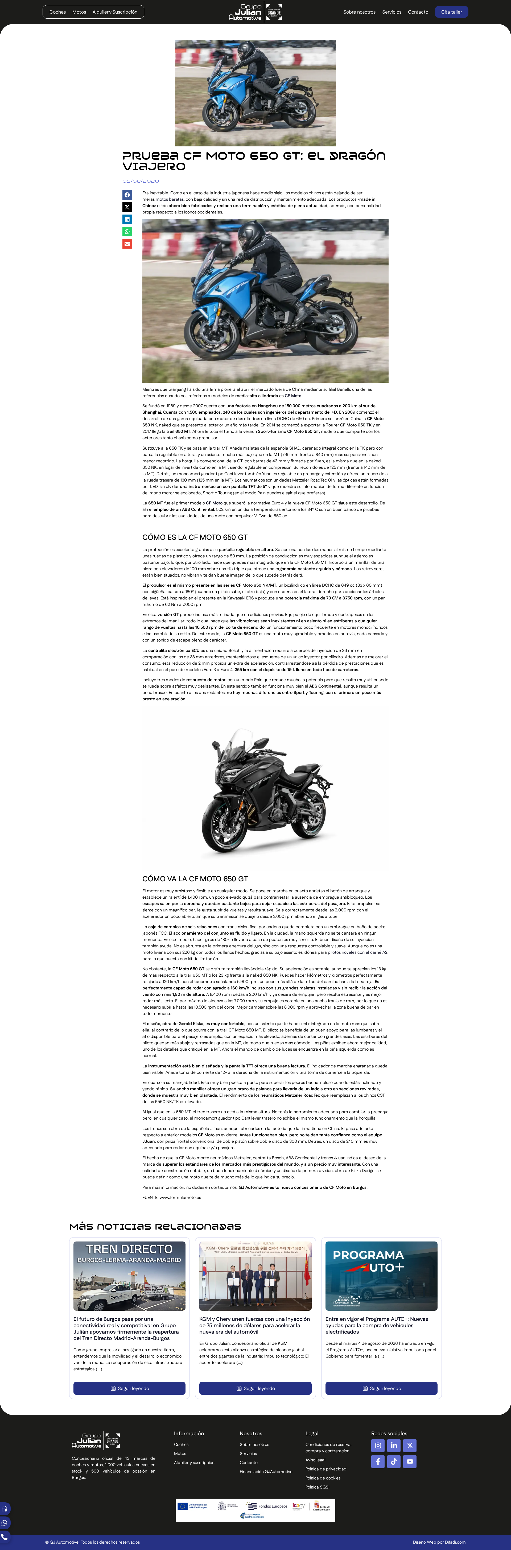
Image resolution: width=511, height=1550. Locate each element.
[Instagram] (378, 1445)
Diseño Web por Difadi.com (439, 1542)
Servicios (391, 12)
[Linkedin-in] (394, 1445)
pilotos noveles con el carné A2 (358, 952)
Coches (58, 12)
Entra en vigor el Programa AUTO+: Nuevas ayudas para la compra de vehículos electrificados (376, 1325)
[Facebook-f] (378, 1461)
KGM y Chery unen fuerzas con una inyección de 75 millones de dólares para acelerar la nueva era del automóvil (254, 1325)
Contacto (418, 12)
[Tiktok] (394, 1461)
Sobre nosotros (359, 12)
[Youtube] (410, 1461)
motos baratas (170, 199)
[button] (127, 195)
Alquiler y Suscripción (115, 12)
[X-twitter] (410, 1445)
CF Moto (293, 396)
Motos (79, 12)
